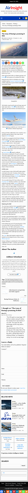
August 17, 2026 (17, 408)
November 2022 (5, 181)
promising (18, 281)
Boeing (4, 31)
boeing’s (16, 279)
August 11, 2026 (17, 418)
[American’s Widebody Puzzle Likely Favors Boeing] (6, 427)
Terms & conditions (9, 485)
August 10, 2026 (17, 430)
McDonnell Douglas (6, 281)
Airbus (14, 208)
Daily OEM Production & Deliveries (20, 446)
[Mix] (20, 63)
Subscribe (26, 18)
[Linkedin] (11, 63)
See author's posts (13, 274)
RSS (4, 473)
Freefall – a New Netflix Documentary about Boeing (19, 404)
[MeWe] (17, 63)
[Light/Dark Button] (20, 18)
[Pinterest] (14, 63)
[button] (1, 18)
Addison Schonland (7, 38)
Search (5, 461)
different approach (6, 238)
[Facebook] (3, 63)
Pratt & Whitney (6, 152)
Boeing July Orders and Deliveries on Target (18, 416)
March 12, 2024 (18, 38)
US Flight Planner (7, 437)
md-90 (13, 281)
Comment (4, 349)
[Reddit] (9, 63)
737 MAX (7, 279)
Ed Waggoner (14, 163)
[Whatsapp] (23, 63)
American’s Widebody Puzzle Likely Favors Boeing (18, 427)
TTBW (12, 107)
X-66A (3, 283)
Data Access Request (10, 483)
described (17, 176)
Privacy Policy (18, 485)
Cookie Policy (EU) (21, 483)
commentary (16, 174)
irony (21, 279)
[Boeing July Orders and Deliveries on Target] (6, 416)
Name (2, 368)
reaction (16, 183)
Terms (2, 483)
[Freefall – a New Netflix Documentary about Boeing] (6, 405)
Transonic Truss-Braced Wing (16, 81)
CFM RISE (22, 227)
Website (3, 380)
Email (2, 374)
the (21, 281)
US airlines (7, 147)
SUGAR (8, 136)
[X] (6, 63)
